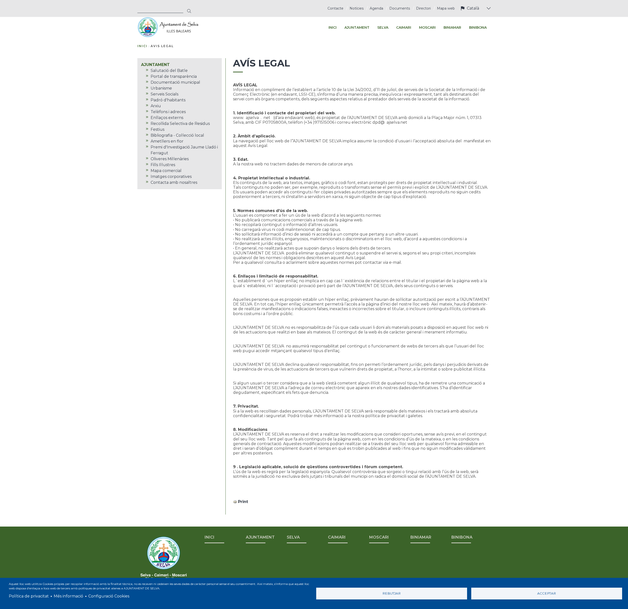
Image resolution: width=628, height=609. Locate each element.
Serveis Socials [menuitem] (164, 94)
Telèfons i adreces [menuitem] (168, 111)
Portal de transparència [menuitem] (174, 76)
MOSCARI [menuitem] (427, 27)
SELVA (293, 537)
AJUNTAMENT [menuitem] (356, 27)
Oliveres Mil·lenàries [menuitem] (170, 159)
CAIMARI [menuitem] (403, 27)
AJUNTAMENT (260, 537)
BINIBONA (461, 537)
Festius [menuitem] (157, 129)
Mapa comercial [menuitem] (166, 170)
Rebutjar (391, 593)
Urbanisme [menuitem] (161, 88)
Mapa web (446, 8)
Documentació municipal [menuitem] (175, 82)
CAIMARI (337, 537)
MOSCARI (379, 537)
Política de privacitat (29, 596)
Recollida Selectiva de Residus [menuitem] (180, 123)
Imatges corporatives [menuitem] (171, 176)
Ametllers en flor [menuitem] (167, 141)
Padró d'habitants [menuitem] (168, 100)
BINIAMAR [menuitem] (452, 27)
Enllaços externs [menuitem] (167, 117)
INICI (209, 537)
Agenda (376, 8)
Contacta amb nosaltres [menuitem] (174, 182)
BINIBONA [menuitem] (478, 27)
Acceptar (546, 593)
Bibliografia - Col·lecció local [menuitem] (177, 135)
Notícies (357, 8)
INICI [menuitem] (332, 27)
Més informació (68, 596)
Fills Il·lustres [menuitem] (163, 164)
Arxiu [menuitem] (156, 106)
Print (243, 501)
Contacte (335, 8)
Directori (423, 8)
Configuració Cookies (108, 596)
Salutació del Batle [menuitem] (169, 70)
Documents (399, 8)
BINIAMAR (420, 537)
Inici (142, 46)
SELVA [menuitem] (382, 27)
